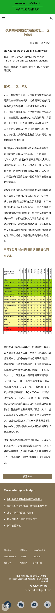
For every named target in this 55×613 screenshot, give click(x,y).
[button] (3, 18)
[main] (27, 32)
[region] (27, 7)
